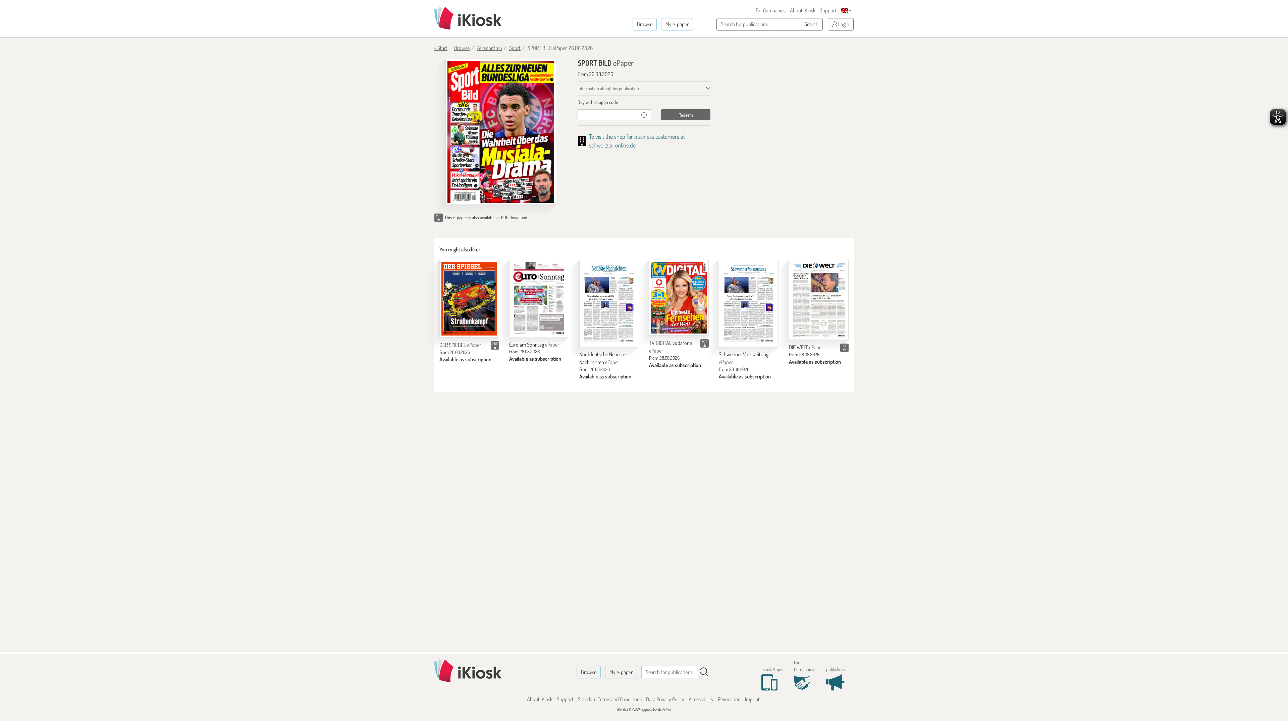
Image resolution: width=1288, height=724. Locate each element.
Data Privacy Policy (665, 699)
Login (843, 24)
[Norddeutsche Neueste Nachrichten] (609, 303)
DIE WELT (806, 347)
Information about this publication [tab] (608, 88)
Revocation (729, 699)
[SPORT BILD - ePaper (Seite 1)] (500, 132)
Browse (644, 24)
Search (811, 24)
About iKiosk (802, 10)
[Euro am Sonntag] (539, 298)
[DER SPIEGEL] (469, 299)
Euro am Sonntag (534, 344)
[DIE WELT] (819, 300)
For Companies (771, 10)
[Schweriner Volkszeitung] (749, 303)
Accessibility (701, 699)
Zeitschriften (489, 48)
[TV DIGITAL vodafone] (679, 298)
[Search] (704, 672)
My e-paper (677, 24)
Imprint (752, 699)
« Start (440, 48)
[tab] (644, 102)
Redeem (686, 115)
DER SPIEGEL (460, 345)
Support (828, 10)
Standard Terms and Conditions (610, 699)
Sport (515, 48)
